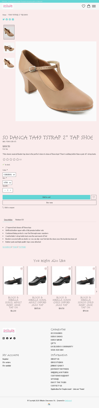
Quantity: (5, 186)
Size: (5, 178)
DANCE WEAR (56, 340)
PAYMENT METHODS (60, 369)
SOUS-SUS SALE (57, 350)
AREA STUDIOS (57, 362)
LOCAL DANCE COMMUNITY (62, 346)
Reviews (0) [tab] (19, 219)
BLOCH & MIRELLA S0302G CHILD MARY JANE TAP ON (86, 302)
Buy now (49, 202)
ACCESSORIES (56, 333)
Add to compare (9, 208)
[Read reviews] (11, 159)
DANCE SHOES (57, 336)
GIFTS (53, 343)
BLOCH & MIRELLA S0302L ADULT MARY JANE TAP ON (13, 302)
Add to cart (46, 197)
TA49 (15, 247)
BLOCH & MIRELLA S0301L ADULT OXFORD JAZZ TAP (37, 301)
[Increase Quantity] (10, 190)
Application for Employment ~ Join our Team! (67, 389)
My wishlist (7, 365)
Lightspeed (68, 401)
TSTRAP (22, 247)
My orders (7, 362)
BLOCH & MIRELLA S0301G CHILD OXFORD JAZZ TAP (62, 301)
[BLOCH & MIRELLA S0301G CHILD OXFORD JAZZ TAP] (61, 280)
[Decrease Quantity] (5, 190)
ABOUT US (55, 359)
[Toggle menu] (93, 6)
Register (6, 359)
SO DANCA (7, 247)
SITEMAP (55, 379)
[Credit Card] (49, 404)
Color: (5, 170)
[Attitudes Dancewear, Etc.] (8, 6)
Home (4, 15)
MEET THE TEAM (58, 382)
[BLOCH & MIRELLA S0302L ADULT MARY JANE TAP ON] (13, 280)
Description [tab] (8, 219)
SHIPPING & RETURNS (59, 372)
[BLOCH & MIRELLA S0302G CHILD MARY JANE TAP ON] (85, 280)
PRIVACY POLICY (57, 365)
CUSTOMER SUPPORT (60, 375)
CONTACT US (56, 385)
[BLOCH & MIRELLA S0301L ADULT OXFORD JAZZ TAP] (37, 280)
